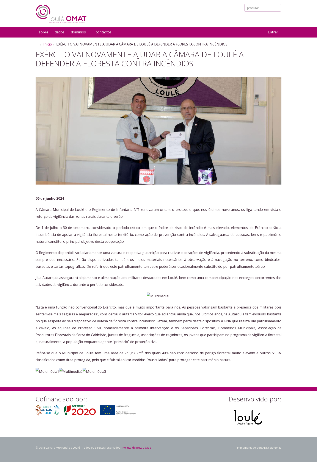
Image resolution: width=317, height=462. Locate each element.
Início (47, 44)
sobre (43, 32)
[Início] (61, 13)
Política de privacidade (136, 447)
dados (59, 32)
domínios (79, 32)
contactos (103, 32)
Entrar (273, 32)
